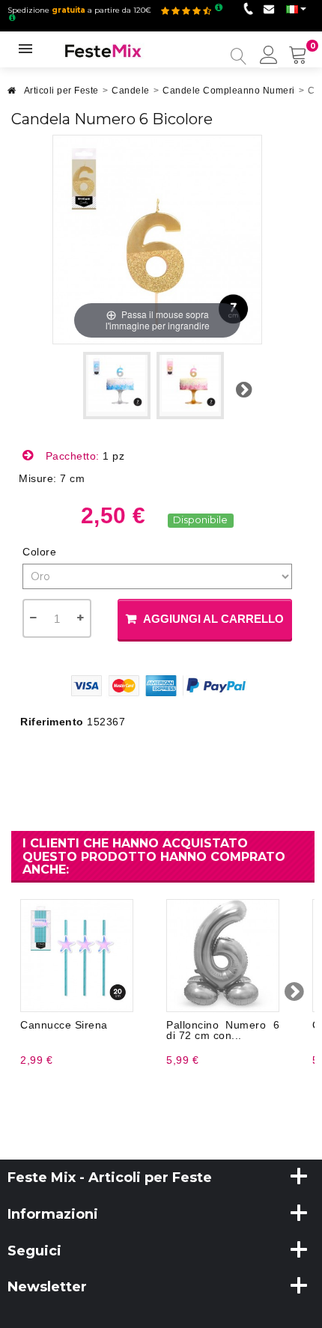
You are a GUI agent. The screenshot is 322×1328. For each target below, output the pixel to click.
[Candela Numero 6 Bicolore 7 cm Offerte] (117, 385)
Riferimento (52, 722)
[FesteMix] (103, 50)
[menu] (269, 56)
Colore (41, 552)
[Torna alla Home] (11, 95)
